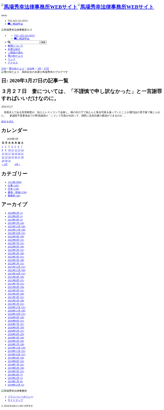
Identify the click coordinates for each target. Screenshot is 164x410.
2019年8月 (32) (16, 361)
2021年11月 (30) (16, 270)
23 (6, 157)
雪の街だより (15, 56)
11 (12, 150)
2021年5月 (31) (16, 290)
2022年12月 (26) (16, 226)
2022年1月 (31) (16, 263)
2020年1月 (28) (16, 344)
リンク (11, 59)
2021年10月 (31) (16, 273)
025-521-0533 (24, 35)
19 (16, 153)
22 (3, 157)
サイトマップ (15, 400)
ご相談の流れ (15, 52)
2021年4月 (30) (16, 294)
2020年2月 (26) (16, 341)
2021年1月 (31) (16, 304)
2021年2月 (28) (16, 300)
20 (19, 153)
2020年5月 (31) (16, 331)
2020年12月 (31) (16, 307)
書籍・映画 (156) (17, 192)
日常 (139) (13, 189)
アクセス (13, 62)
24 (9, 157)
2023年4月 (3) (15, 219)
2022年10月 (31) (16, 233)
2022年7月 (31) (16, 243)
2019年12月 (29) (16, 347)
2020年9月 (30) (16, 317)
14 (22, 150)
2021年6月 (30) (16, 287)
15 (3, 153)
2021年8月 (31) (16, 280)
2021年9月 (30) (16, 277)
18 (12, 153)
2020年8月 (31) (16, 320)
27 (19, 157)
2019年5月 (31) (16, 371)
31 (9, 160)
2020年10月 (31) (16, 314)
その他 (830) (14, 182)
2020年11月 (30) (16, 310)
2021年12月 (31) (16, 267)
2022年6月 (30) (16, 246)
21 (22, 153)
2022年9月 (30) (16, 236)
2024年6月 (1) (15, 213)
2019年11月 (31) (16, 351)
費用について (15, 45)
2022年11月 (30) (16, 230)
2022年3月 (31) (16, 256)
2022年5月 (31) (16, 250)
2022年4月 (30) (16, 253)
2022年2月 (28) (16, 260)
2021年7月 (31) (16, 283)
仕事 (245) (13, 185)
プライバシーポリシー (20, 396)
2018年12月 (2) (16, 385)
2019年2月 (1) (15, 378)
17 (9, 153)
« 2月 (5, 164)
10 (9, 150)
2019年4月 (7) (15, 374)
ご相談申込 (16, 23)
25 (12, 157)
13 (19, 150)
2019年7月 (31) (16, 364)
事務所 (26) (14, 195)
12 (16, 150)
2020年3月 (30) (16, 337)
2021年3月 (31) (16, 297)
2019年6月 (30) (16, 368)
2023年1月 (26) (16, 223)
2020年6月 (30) (16, 327)
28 (22, 157)
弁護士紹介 (14, 49)
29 (3, 160)
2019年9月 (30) (16, 358)
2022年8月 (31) (16, 240)
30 (6, 160)
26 (16, 157)
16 (6, 153)
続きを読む (7, 121)
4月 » (17, 164)
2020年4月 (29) (16, 334)
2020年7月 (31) (16, 324)
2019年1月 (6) (15, 381)
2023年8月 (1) (15, 216)
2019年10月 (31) (16, 354)
